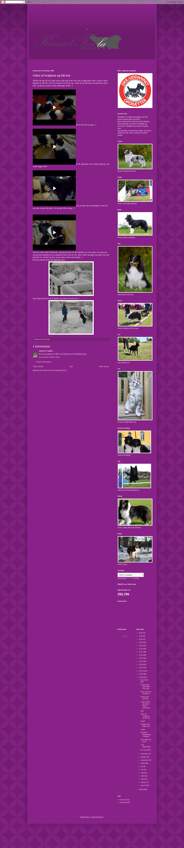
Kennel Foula (124, 800)
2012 (141, 668)
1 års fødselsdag (145, 746)
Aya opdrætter (125, 802)
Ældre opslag (104, 366)
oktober (144, 757)
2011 (141, 671)
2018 (141, 649)
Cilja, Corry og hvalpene (145, 693)
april (143, 776)
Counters (125, 636)
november (145, 754)
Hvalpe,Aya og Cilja (144, 698)
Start (71, 366)
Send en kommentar (43, 362)
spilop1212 (43, 351)
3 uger (142, 721)
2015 (141, 658)
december (144, 680)
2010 (141, 674)
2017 (141, 652)
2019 (141, 646)
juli (142, 766)
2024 (141, 633)
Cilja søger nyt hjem (145, 740)
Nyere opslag (38, 366)
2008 (141, 789)
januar (143, 785)
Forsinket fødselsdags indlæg (145, 734)
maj (142, 773)
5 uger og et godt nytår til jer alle (145, 687)
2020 (141, 642)
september (145, 760)
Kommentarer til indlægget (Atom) (54, 370)
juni (142, 770)
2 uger (142, 729)
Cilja (142, 711)
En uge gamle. (145, 750)
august (143, 763)
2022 (141, 636)
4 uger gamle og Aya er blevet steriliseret (145, 705)
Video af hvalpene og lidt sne (145, 716)
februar (144, 782)
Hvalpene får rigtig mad (145, 725)
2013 (141, 665)
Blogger (100, 817)
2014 (141, 661)
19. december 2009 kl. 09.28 (49, 357)
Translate (135, 578)
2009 (141, 677)
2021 (141, 639)
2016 (141, 655)
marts (143, 779)
